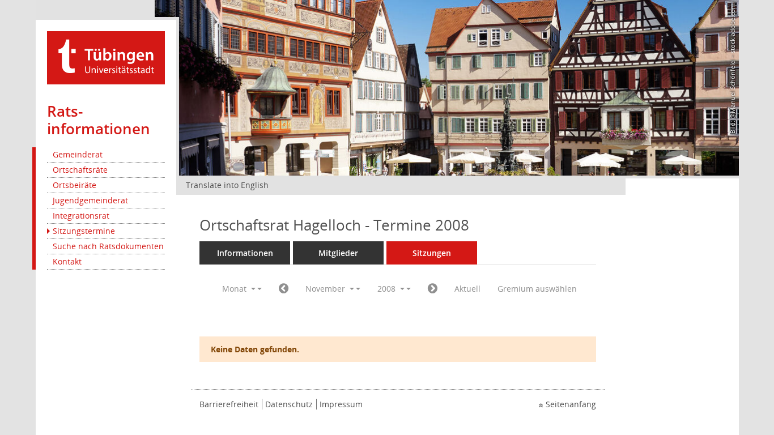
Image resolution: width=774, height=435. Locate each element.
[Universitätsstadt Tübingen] (106, 57)
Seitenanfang (571, 404)
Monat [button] (235, 288)
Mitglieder (338, 253)
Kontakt (67, 261)
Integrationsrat (81, 215)
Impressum (341, 404)
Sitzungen (431, 253)
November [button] (326, 288)
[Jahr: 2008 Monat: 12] (432, 289)
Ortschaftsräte (80, 169)
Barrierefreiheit (228, 404)
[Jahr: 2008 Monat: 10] (283, 289)
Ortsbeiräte (74, 185)
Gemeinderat (78, 154)
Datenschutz (289, 404)
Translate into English (227, 185)
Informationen (245, 253)
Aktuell (467, 288)
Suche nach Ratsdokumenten (108, 246)
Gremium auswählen (537, 288)
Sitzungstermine (84, 230)
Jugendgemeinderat (90, 200)
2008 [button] (387, 288)
